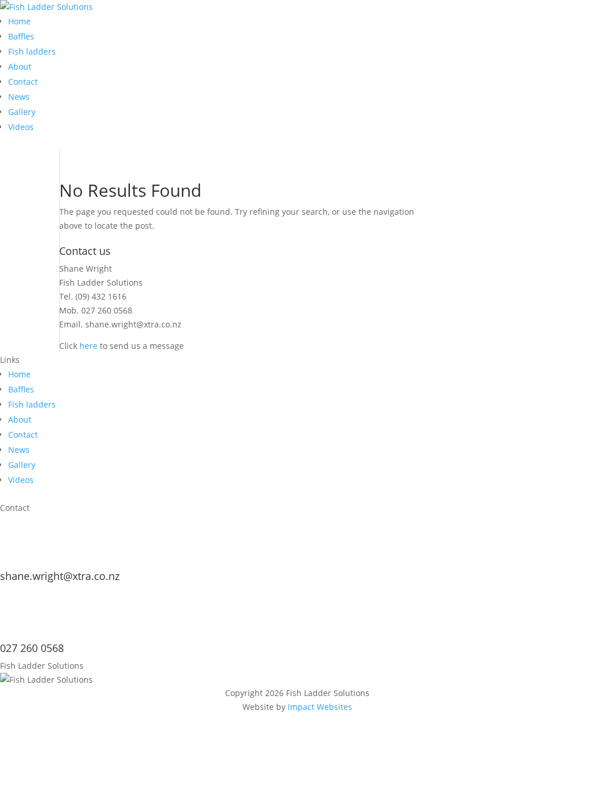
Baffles (21, 36)
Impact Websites (320, 706)
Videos (21, 126)
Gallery (21, 111)
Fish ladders (32, 51)
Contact (23, 81)
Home (19, 21)
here (88, 345)
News (19, 96)
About (19, 66)
